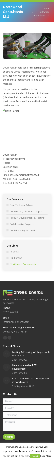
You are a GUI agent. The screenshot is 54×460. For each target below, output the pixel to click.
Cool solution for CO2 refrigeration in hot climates (31, 380)
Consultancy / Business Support (27, 211)
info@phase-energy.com (16, 321)
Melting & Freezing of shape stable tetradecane (31, 353)
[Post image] (6, 354)
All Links (14, 251)
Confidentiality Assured (22, 230)
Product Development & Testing (27, 217)
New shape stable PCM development (24, 367)
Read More (45, 455)
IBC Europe (16, 258)
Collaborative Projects (22, 224)
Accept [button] (35, 456)
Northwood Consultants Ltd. (25, 264)
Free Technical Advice (21, 205)
